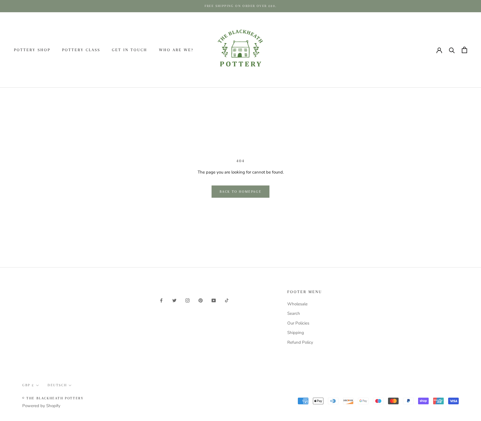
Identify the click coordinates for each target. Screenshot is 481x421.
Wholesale (297, 304)
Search (293, 313)
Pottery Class (81, 50)
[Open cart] (464, 50)
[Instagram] (187, 300)
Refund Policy (300, 342)
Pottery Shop (32, 50)
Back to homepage (241, 192)
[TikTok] (227, 300)
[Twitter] (174, 300)
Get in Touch (129, 50)
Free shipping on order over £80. (241, 6)
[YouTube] (214, 300)
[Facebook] (161, 300)
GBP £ (385, 50)
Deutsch (413, 50)
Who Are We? (176, 50)
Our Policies (298, 323)
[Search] (452, 50)
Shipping (295, 332)
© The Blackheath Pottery (53, 398)
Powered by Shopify (41, 405)
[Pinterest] (200, 300)
